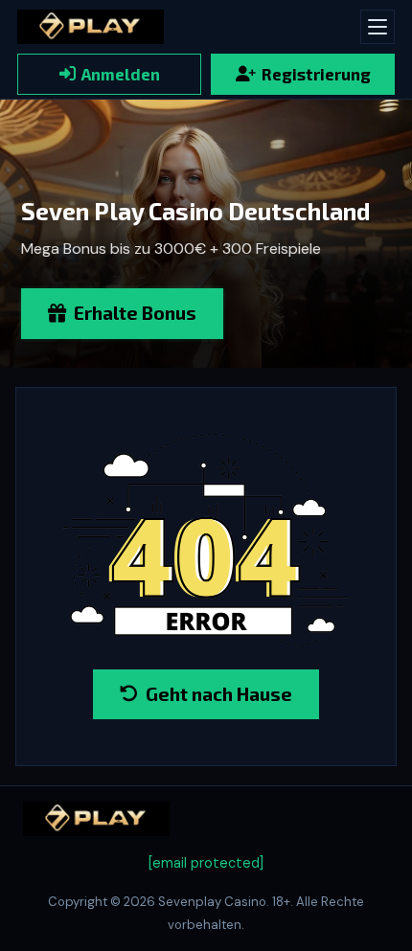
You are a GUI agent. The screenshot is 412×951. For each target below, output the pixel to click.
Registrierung (316, 73)
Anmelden (120, 73)
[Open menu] (377, 27)
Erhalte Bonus (135, 313)
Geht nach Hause (219, 694)
